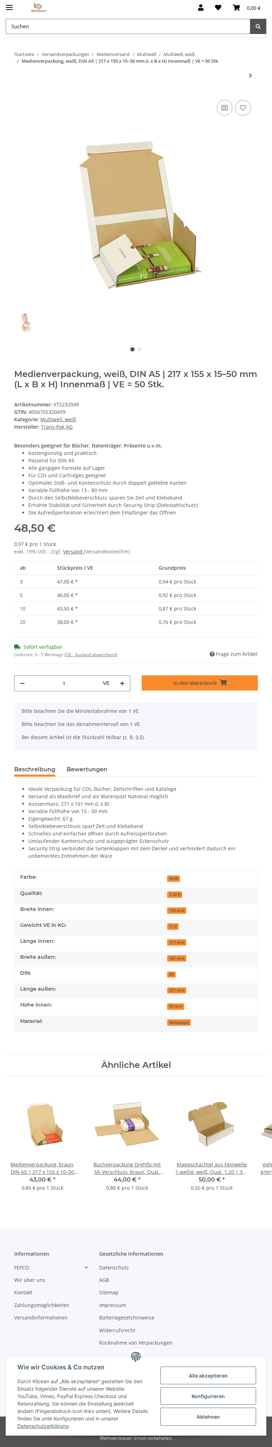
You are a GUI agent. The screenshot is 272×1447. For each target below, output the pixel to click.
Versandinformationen (41, 1317)
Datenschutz (114, 1267)
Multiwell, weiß (58, 419)
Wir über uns (29, 1280)
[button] (200, 8)
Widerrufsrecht (117, 1330)
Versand (73, 551)
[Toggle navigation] (9, 4)
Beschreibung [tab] (34, 769)
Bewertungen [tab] (87, 769)
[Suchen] (258, 26)
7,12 (173, 926)
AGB (104, 1280)
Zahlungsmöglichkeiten (41, 1305)
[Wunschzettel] (218, 8)
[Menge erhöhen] (122, 683)
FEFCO (21, 1267)
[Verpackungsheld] (38, 8)
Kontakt (23, 1292)
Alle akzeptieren (208, 1376)
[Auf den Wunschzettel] (243, 108)
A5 (171, 974)
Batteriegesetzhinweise (126, 1317)
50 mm (175, 1006)
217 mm (177, 942)
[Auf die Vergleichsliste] (224, 108)
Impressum (112, 1305)
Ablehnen (208, 1417)
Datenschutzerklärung (43, 1426)
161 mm (177, 958)
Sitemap (109, 1292)
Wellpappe (179, 1022)
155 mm (177, 910)
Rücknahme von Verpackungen (135, 1342)
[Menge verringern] (22, 683)
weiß (173, 878)
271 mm (177, 990)
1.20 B (174, 894)
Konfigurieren (208, 1396)
